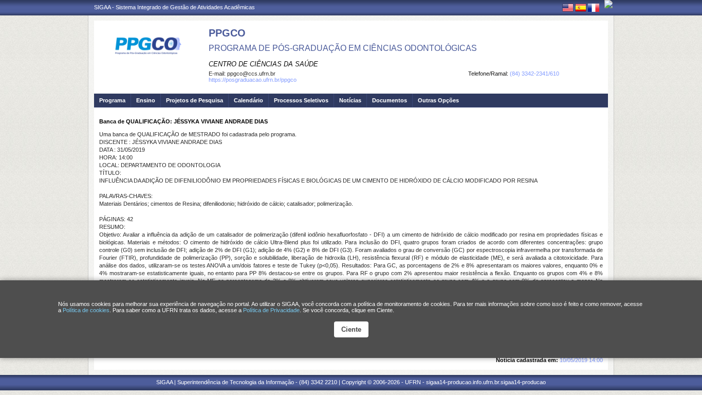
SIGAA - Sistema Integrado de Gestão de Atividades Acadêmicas (174, 7)
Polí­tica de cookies (86, 310)
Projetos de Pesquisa (194, 100)
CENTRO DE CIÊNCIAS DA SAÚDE (263, 64)
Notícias (350, 100)
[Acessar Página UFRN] (608, 4)
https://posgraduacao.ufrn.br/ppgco (253, 80)
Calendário (248, 100)
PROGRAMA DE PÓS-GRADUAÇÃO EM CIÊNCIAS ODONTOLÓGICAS (343, 48)
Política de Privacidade (271, 310)
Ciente (351, 329)
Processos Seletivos (301, 100)
